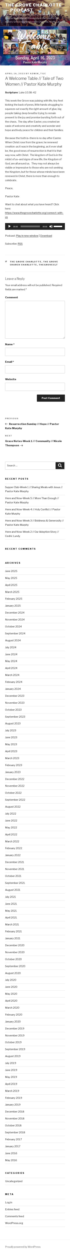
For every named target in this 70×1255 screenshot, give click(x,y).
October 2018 (13, 1125)
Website (10, 379)
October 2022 (13, 792)
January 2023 (13, 772)
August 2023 (13, 723)
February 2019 (13, 1097)
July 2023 (10, 730)
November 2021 (14, 869)
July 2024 (10, 647)
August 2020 (13, 973)
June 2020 (11, 986)
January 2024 (13, 688)
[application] (35, 226)
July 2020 (10, 979)
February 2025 (13, 598)
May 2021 (11, 910)
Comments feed (14, 1216)
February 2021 (13, 931)
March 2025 (12, 592)
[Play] (9, 226)
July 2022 (10, 813)
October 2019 (13, 1042)
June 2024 (11, 654)
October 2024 (13, 626)
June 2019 (11, 1070)
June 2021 (11, 903)
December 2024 (14, 612)
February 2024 (13, 682)
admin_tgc (38, 73)
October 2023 (13, 709)
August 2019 (13, 1056)
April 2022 (11, 834)
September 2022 (15, 799)
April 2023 (11, 751)
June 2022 (11, 820)
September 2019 (15, 1049)
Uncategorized (13, 1181)
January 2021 (12, 938)
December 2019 (14, 1028)
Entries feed (12, 1209)
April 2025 (11, 585)
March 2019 (12, 1090)
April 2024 (11, 668)
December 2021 (14, 862)
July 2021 (10, 896)
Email (9, 361)
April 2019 (11, 1084)
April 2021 (11, 917)
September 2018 (15, 1132)
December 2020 (14, 945)
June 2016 (11, 1153)
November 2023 (14, 702)
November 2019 (14, 1035)
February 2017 (13, 1139)
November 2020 (15, 952)
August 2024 (13, 640)
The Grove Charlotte (26, 261)
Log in (8, 1202)
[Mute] (51, 226)
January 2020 (13, 1021)
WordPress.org (14, 1223)
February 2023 (13, 765)
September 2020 (15, 966)
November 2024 (15, 619)
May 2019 (11, 1077)
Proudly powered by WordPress (23, 1246)
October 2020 (13, 959)
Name (9, 344)
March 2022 (12, 841)
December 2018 (14, 1111)
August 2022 (13, 806)
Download (46, 235)
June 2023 (11, 737)
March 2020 (12, 1007)
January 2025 (13, 605)
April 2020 (11, 1000)
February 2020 (13, 1014)
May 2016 (11, 1160)
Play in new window (27, 235)
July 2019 (10, 1063)
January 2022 (13, 855)
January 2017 (12, 1146)
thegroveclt (48, 265)
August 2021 (12, 889)
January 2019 (13, 1104)
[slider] (58, 226)
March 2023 (12, 758)
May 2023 (11, 744)
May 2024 (11, 661)
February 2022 (13, 848)
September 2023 (15, 716)
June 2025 (11, 571)
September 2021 (15, 883)
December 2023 (14, 695)
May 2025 (11, 578)
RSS (20, 243)
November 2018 (14, 1118)
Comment (11, 297)
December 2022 (14, 779)
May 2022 (11, 827)
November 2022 (14, 785)
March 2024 (12, 675)
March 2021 (12, 924)
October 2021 (13, 876)
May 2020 (11, 993)
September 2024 (15, 633)
